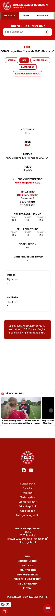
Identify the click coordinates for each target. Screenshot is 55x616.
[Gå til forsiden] (24, 6)
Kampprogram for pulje (27, 74)
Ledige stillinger (28, 502)
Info (24, 60)
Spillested (28, 192)
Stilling (12, 60)
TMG (27, 145)
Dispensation (27, 244)
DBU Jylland (27, 570)
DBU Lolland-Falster (27, 579)
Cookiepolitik (27, 511)
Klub (27, 142)
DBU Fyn (27, 566)
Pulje (27, 167)
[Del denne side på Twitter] (8, 605)
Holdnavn (27, 130)
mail (16, 333)
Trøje (14, 217)
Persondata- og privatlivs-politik (27, 597)
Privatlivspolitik (27, 506)
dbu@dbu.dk (29, 542)
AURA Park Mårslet (27, 195)
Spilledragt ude (27, 229)
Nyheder (27, 488)
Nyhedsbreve (27, 484)
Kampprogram (40, 60)
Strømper (41, 217)
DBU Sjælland (27, 584)
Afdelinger (27, 493)
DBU (27, 557)
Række (27, 154)
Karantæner (27, 67)
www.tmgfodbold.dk (27, 183)
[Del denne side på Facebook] (3, 605)
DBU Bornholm (27, 561)
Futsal (27, 588)
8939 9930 (38, 333)
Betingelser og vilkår (27, 515)
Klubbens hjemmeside (27, 179)
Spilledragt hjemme (27, 214)
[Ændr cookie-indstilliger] (4, 611)
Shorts (27, 217)
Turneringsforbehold (27, 257)
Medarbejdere (27, 497)
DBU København (27, 575)
